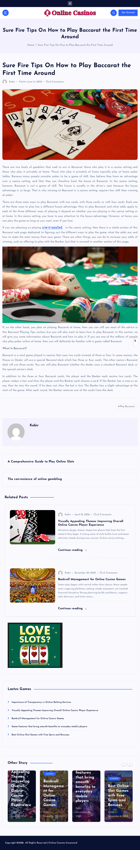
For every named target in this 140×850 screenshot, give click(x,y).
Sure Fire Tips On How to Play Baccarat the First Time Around (75, 45)
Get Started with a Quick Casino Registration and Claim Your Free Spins (118, 786)
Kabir (12, 82)
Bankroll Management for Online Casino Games (38, 718)
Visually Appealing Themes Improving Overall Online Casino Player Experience (55, 710)
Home (30, 45)
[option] (22, 796)
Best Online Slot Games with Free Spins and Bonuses (40, 735)
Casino (23, 82)
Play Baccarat (127, 406)
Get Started (128, 12)
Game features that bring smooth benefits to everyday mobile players (49, 726)
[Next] (129, 763)
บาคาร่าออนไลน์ (52, 227)
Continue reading (71, 550)
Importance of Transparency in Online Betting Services (41, 702)
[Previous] (124, 763)
